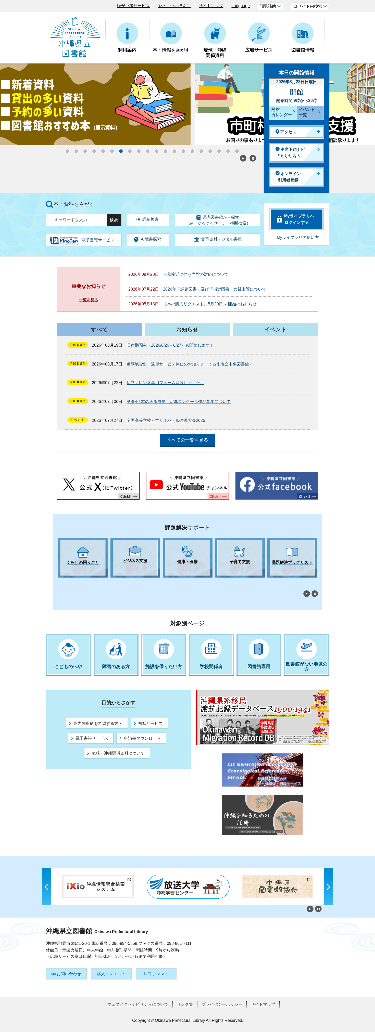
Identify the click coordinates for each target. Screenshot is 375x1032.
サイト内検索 (310, 6)
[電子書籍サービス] (63, 239)
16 (199, 149)
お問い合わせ (69, 974)
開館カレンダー (281, 112)
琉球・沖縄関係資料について (118, 753)
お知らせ (187, 329)
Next (252, 108)
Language (240, 6)
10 (146, 149)
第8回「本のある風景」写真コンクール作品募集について (179, 401)
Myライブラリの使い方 (298, 237)
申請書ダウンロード (142, 738)
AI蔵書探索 (151, 239)
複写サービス (150, 723)
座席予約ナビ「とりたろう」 (290, 152)
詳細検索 (150, 219)
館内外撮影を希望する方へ (97, 723)
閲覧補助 (268, 6)
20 (235, 149)
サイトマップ (211, 6)
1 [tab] (60, 582)
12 (164, 149)
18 (217, 149)
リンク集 (185, 1004)
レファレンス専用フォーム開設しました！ (165, 383)
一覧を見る (88, 300)
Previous (50, 108)
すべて (99, 329)
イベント (275, 329)
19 (226, 149)
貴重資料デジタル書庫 (221, 239)
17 (208, 149)
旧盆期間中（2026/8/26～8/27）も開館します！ (170, 345)
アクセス (288, 132)
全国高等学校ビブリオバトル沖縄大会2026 (166, 420)
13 (173, 149)
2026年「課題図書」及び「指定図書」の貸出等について (214, 289)
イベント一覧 (307, 112)
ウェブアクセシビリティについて (137, 1004)
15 (190, 149)
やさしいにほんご (174, 6)
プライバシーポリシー (222, 1004)
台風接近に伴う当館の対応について (195, 274)
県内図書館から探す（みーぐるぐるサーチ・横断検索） (218, 220)
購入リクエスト (111, 974)
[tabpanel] (83, 558)
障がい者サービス (133, 6)
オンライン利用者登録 (289, 177)
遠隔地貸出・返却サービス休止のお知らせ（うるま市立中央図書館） (190, 364)
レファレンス (156, 974)
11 (155, 149)
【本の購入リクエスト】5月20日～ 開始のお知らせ (210, 304)
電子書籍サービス (92, 738)
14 (181, 149)
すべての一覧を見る (187, 439)
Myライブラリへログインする (299, 219)
